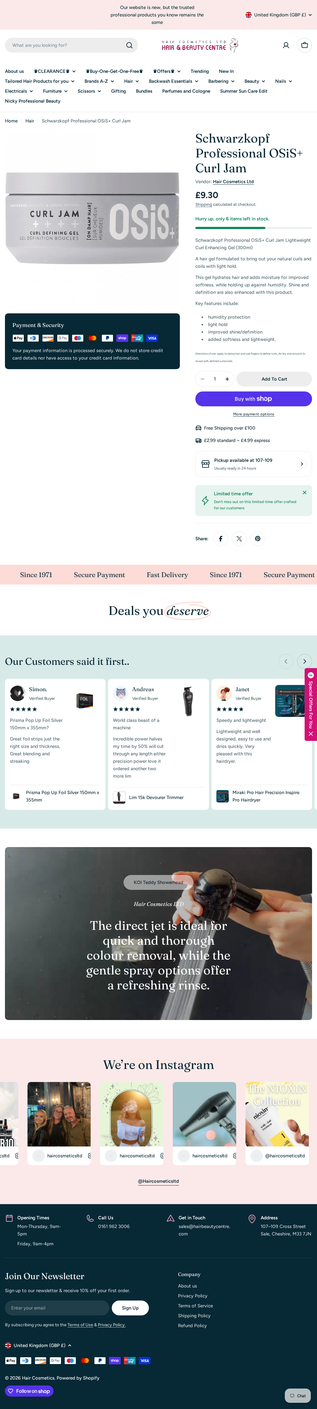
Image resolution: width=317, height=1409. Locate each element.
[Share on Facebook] (220, 538)
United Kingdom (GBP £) (280, 15)
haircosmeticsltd (29, 1156)
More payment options (254, 414)
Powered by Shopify (78, 1378)
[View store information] (302, 464)
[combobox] (71, 45)
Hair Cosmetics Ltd (233, 181)
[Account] (286, 45)
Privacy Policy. (112, 1324)
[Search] (129, 45)
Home (11, 121)
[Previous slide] (286, 661)
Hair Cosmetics (38, 1378)
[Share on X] (239, 538)
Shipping (203, 204)
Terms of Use (80, 1324)
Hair (29, 121)
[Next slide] (304, 661)
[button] (311, 704)
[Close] (304, 492)
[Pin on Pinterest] (257, 538)
